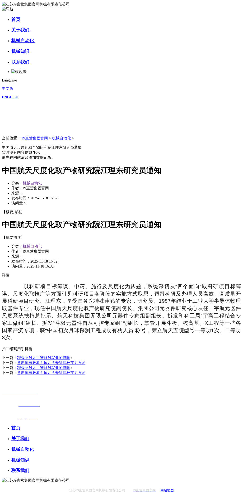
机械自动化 (23, 40)
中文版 (7, 88)
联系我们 (21, 61)
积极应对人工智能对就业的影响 (43, 358)
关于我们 (21, 29)
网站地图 (167, 490)
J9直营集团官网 (35, 138)
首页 (15, 19)
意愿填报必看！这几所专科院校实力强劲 (51, 363)
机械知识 (21, 51)
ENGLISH (10, 97)
